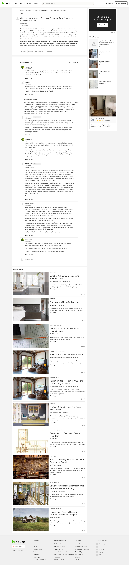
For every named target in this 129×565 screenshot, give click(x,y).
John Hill (54, 439)
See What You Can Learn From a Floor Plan (65, 434)
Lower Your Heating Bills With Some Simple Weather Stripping (67, 487)
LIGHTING (53, 456)
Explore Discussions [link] (25, 10)
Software (27, 3)
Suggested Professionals (82, 549)
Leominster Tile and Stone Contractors (42, 111)
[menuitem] (18, 3)
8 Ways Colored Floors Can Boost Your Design (65, 408)
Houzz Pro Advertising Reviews (62, 552)
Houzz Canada (79, 544)
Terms (34, 552)
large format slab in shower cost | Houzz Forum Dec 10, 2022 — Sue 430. (106, 42)
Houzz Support (79, 554)
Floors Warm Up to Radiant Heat (65, 302)
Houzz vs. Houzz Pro (59, 546)
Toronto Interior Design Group (61, 281)
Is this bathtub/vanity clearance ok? (105, 82)
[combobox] (68, 3)
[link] (104, 120)
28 (84, 451)
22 (84, 504)
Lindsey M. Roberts (58, 305)
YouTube (101, 552)
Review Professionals (81, 546)
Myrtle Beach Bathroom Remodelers (41, 108)
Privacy (35, 549)
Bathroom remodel (104, 71)
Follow (50, 51)
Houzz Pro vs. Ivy (58, 549)
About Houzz (36, 544)
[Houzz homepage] (6, 3)
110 (84, 346)
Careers (35, 546)
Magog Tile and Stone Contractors (40, 113)
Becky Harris (56, 517)
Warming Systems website (55, 251)
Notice (40, 549)
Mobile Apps (36, 557)
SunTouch (50, 91)
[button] (72, 62)
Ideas (36, 3)
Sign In (77, 559)
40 (84, 425)
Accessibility (78, 552)
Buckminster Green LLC (59, 491)
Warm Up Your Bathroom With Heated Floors (64, 329)
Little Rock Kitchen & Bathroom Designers (35, 102)
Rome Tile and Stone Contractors (48, 109)
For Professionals (58, 544)
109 (84, 294)
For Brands (57, 557)
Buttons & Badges (59, 559)
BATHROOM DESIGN (56, 325)
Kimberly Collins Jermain (60, 412)
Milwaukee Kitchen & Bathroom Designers (53, 104)
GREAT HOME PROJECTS (57, 351)
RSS (100, 555)
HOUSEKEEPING (54, 482)
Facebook (101, 549)
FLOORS (52, 272)
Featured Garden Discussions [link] (58, 10)
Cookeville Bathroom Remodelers (61, 108)
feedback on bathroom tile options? (106, 52)
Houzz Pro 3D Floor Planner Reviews (64, 554)
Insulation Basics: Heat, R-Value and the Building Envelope (66, 382)
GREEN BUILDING (55, 377)
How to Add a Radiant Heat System (66, 354)
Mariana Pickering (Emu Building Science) (65, 357)
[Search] (44, 3)
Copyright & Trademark (39, 559)
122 (84, 373)
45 (84, 320)
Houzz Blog (102, 544)
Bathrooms (24, 13)
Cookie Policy (36, 554)
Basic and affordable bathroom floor (104, 62)
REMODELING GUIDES (56, 430)
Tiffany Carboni (57, 334)
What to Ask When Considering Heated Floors (64, 277)
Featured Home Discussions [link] (41, 10)
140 (84, 399)
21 (84, 478)
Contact (77, 557)
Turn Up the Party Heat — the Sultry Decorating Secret (67, 460)
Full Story (53, 289)
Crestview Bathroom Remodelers (45, 106)
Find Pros (17, 3)
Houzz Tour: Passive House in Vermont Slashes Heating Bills (64, 513)
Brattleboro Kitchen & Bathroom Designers (59, 102)
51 (84, 530)
